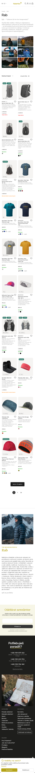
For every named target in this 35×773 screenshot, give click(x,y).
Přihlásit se (17, 626)
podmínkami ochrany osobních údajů (17, 631)
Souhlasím (9, 770)
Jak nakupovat (22, 714)
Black (19, 155)
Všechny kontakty (17, 669)
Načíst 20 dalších (17, 484)
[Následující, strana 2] (17, 492)
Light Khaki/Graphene (2, 307)
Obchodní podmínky (24, 718)
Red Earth (22, 191)
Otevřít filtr (23, 76)
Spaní (3, 716)
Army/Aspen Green (19, 470)
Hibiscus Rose (19, 387)
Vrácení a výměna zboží (25, 720)
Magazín (4, 747)
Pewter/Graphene (2, 153)
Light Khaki (19, 191)
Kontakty (21, 712)
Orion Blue (20, 191)
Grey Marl (6, 231)
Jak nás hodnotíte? (8, 743)
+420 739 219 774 (17, 659)
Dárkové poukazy (7, 722)
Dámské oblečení (7, 714)
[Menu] (2, 3)
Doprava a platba (23, 716)
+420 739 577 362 (17, 653)
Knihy (3, 725)
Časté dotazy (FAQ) (24, 729)
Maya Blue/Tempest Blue (6, 307)
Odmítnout (25, 770)
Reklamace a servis (24, 722)
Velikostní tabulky (8, 729)
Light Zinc (20, 387)
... (23, 31)
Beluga (2, 231)
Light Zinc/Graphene (4, 307)
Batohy (4, 718)
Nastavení (3, 766)
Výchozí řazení (6, 76)
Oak (4, 473)
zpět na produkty (7, 592)
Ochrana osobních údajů (24, 725)
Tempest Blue (6, 473)
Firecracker (2, 433)
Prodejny (5, 745)
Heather (19, 428)
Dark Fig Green (2, 473)
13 (21, 492)
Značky (4, 727)
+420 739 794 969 (17, 664)
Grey (22, 234)
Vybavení (5, 720)
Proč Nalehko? (6, 740)
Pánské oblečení (7, 712)
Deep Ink (4, 231)
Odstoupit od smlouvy (24, 732)
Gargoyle (19, 311)
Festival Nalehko (7, 749)
